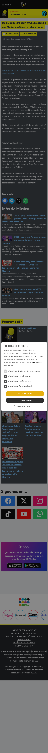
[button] (24, 406)
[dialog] (24, 376)
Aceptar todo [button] (25, 393)
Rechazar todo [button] (25, 400)
